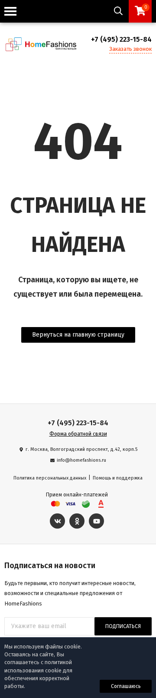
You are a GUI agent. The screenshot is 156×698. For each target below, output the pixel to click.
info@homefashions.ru (81, 460)
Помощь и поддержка (118, 478)
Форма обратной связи (78, 434)
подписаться (123, 626)
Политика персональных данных (49, 478)
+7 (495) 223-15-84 (121, 39)
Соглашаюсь (126, 686)
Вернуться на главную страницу (78, 334)
